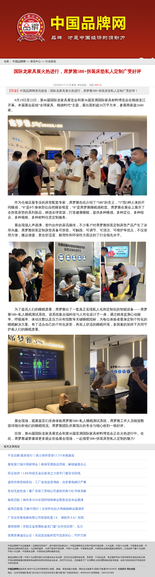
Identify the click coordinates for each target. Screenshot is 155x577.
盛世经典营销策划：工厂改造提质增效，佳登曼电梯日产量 (47, 482)
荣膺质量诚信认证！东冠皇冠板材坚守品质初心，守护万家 (47, 535)
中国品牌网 (19, 61)
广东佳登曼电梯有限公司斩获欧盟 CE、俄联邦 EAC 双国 (46, 517)
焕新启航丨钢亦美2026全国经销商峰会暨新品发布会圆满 (45, 499)
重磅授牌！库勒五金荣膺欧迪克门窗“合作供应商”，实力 (45, 526)
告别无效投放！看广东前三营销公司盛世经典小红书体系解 (47, 491)
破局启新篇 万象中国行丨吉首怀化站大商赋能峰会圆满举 (46, 508)
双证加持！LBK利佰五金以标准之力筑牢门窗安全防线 (44, 473)
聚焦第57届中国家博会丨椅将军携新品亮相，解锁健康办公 (47, 464)
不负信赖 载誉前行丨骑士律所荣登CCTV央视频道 (41, 455)
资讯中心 (35, 61)
